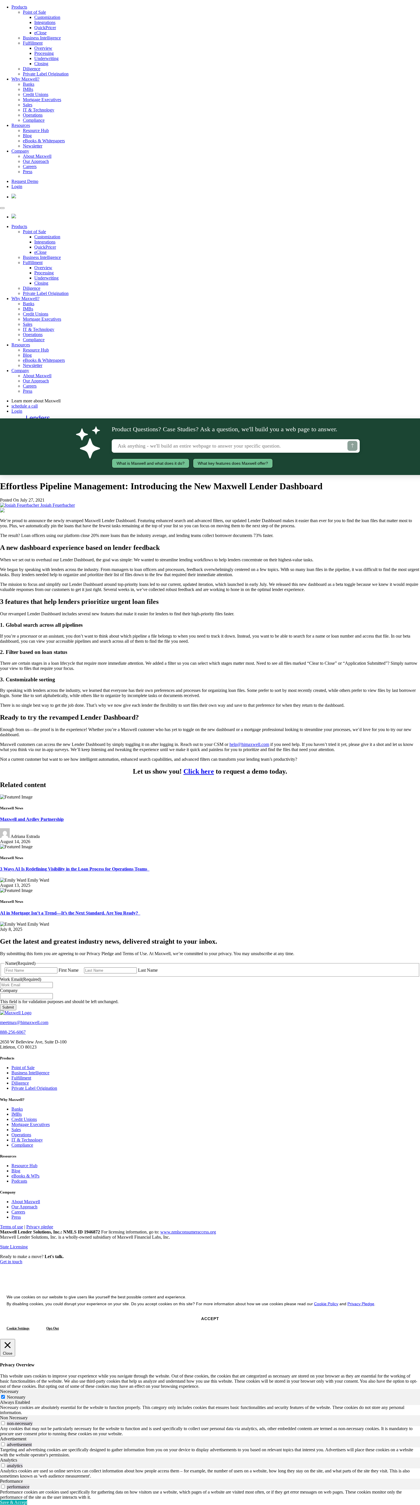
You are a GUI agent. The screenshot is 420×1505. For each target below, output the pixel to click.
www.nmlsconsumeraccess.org (188, 1231)
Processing (44, 53)
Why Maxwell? (25, 79)
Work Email (20, 979)
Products (19, 7)
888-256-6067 (13, 1032)
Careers (30, 166)
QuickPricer (45, 27)
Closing (41, 63)
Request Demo (24, 181)
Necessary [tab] (9, 1391)
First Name (69, 970)
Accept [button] (210, 1318)
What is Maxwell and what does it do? (151, 463)
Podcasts (19, 1181)
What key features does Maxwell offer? (233, 463)
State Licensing (14, 1246)
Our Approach (36, 161)
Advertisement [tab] (13, 1438)
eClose (40, 32)
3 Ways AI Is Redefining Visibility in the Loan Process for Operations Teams (74, 869)
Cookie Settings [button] (18, 1328)
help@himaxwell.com (249, 744)
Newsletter (32, 145)
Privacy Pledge (360, 1304)
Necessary (16, 1397)
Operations (33, 115)
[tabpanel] (210, 1410)
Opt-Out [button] (52, 1328)
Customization (47, 17)
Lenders (38, 418)
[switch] (3, 1423)
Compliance (34, 120)
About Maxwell (37, 156)
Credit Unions (35, 94)
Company (20, 151)
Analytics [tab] (8, 1460)
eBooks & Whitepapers (44, 140)
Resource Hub (36, 130)
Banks (28, 84)
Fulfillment (33, 43)
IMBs (28, 89)
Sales (27, 104)
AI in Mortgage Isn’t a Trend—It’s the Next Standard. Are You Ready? (70, 913)
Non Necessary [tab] (14, 1417)
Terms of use (11, 1226)
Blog (27, 135)
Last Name (148, 970)
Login (16, 186)
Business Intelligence (42, 37)
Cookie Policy (326, 1304)
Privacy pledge (39, 1226)
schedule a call (24, 406)
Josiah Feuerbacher (57, 505)
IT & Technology (38, 109)
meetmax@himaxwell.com (24, 1022)
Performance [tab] (11, 1481)
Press (27, 171)
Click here (198, 771)
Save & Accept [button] (13, 1502)
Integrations (44, 22)
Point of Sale (34, 12)
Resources (20, 125)
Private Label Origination (46, 73)
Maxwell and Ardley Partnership (32, 819)
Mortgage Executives (42, 99)
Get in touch (11, 1261)
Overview (43, 48)
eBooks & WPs (25, 1175)
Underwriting (46, 58)
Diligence (31, 68)
